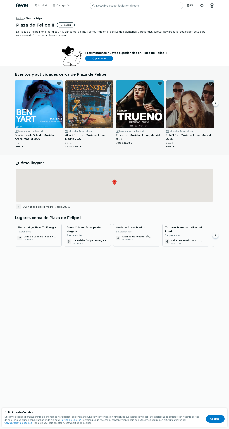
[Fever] (22, 5)
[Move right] (215, 103)
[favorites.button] (59, 84)
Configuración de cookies (18, 423)
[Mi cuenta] (212, 5)
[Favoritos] (202, 5)
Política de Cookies (70, 420)
